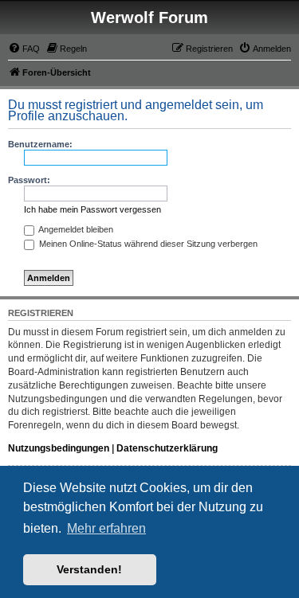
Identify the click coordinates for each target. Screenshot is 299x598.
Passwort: (29, 180)
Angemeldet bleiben (75, 229)
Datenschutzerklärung (167, 448)
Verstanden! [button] (89, 569)
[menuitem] (24, 48)
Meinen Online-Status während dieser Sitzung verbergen (147, 243)
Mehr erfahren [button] (106, 528)
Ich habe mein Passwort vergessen (92, 209)
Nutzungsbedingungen (58, 448)
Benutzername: (40, 144)
